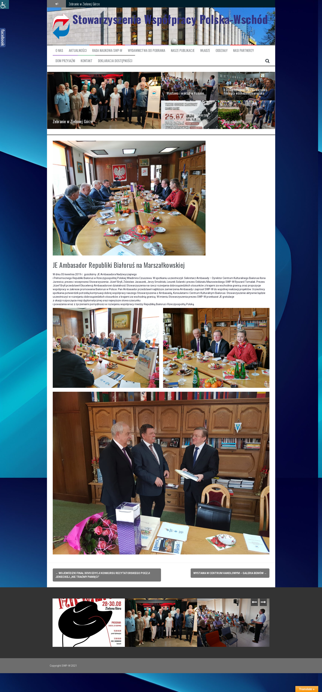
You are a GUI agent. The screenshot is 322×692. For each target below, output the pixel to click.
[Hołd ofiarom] (246, 114)
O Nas (59, 50)
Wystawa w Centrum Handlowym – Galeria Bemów (230, 573)
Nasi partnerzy (243, 50)
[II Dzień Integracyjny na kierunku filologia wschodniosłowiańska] (246, 85)
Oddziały (222, 50)
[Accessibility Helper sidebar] (4, 4)
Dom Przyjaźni (65, 60)
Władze (205, 50)
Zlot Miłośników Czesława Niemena (150, 604)
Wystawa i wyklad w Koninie (86, 3)
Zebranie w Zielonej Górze (217, 604)
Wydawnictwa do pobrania (146, 50)
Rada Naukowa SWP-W (107, 50)
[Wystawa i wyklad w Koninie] (189, 85)
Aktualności (78, 50)
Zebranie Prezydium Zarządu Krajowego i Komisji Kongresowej (90, 606)
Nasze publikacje (183, 50)
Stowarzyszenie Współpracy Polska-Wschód (170, 19)
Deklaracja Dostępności (115, 60)
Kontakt (86, 60)
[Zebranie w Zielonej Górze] (104, 100)
